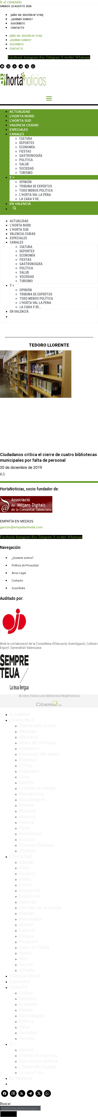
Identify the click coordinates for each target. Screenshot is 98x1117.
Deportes (26, 143)
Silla (23, 959)
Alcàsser (27, 873)
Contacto (17, 27)
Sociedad (26, 168)
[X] (27, 66)
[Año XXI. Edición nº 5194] (27, 15)
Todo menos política (36, 190)
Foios (24, 777)
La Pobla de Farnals (37, 788)
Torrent (26, 964)
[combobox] (20, 1108)
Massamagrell (32, 799)
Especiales (19, 129)
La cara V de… (30, 199)
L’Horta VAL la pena (37, 1067)
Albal (24, 868)
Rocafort (27, 839)
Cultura (25, 138)
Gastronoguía (30, 156)
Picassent (28, 942)
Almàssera (29, 748)
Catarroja (27, 902)
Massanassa (30, 919)
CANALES (19, 987)
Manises (27, 913)
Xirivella (27, 970)
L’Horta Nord (22, 116)
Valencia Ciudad (24, 125)
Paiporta (27, 930)
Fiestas (25, 151)
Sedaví (25, 953)
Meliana (26, 805)
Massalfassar (31, 794)
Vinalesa (27, 851)
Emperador (29, 771)
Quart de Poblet (34, 947)
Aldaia (25, 879)
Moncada (27, 811)
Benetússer (30, 896)
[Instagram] (8, 66)
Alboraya (27, 731)
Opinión (25, 182)
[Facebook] (2, 66)
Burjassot (28, 760)
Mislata (26, 924)
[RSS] (14, 66)
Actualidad (20, 111)
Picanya (26, 936)
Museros (27, 816)
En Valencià (20, 203)
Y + (12, 177)
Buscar (15, 208)
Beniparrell (29, 890)
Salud (24, 164)
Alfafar (25, 885)
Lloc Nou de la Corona (40, 907)
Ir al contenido (11, 2)
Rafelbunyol (30, 834)
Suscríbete (18, 23)
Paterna (26, 822)
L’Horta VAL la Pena (35, 195)
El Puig (25, 765)
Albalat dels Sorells (38, 725)
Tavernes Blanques (37, 845)
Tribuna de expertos (35, 186)
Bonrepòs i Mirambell (39, 754)
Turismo (26, 173)
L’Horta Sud (20, 120)
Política (26, 160)
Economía (27, 147)
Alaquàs (26, 862)
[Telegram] (21, 66)
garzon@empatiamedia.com (21, 527)
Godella (26, 782)
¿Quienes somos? (22, 19)
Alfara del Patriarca (38, 743)
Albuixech (28, 737)
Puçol (24, 828)
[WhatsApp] (33, 66)
